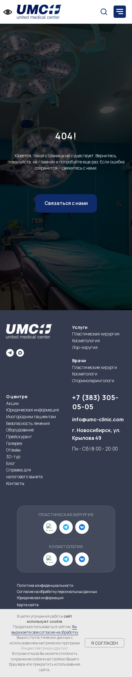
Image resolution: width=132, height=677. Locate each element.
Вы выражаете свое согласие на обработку (44, 629)
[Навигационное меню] (120, 12)
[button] (103, 11)
